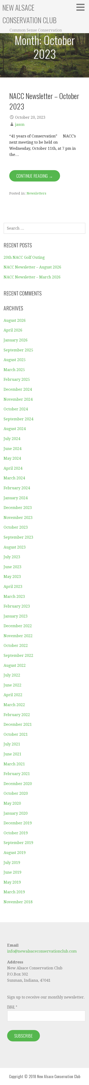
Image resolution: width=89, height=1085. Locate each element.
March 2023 (14, 596)
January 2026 (16, 340)
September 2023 (18, 537)
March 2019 (14, 892)
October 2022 (16, 645)
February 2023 (17, 606)
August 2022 (15, 665)
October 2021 (16, 734)
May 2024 (12, 458)
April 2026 (13, 330)
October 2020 (16, 793)
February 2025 (17, 379)
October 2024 (16, 409)
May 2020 (12, 803)
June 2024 (12, 448)
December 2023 (18, 507)
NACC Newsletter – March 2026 (32, 277)
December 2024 (18, 389)
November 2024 (18, 399)
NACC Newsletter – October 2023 (44, 100)
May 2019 (12, 882)
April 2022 (13, 695)
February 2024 (17, 488)
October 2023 (16, 527)
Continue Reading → (34, 176)
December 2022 (18, 626)
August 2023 (15, 547)
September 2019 (18, 842)
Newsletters (36, 193)
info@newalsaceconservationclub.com (42, 951)
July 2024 (12, 438)
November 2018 (18, 902)
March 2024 (14, 478)
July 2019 (12, 862)
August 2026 (15, 320)
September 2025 (18, 350)
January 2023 (16, 616)
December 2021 (18, 724)
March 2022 (14, 705)
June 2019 (12, 872)
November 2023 (18, 517)
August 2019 (15, 852)
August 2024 (15, 429)
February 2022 (17, 715)
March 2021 (14, 764)
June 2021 (12, 754)
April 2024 (13, 468)
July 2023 (12, 557)
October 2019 (16, 833)
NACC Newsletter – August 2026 (32, 267)
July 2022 (12, 675)
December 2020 (18, 783)
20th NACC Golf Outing (24, 257)
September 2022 (18, 655)
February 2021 (17, 774)
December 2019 (18, 823)
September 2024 (18, 419)
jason (19, 124)
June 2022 (12, 685)
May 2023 (12, 576)
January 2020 (16, 813)
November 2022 (18, 636)
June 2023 (12, 567)
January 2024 (16, 498)
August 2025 (15, 360)
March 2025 (14, 370)
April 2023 (13, 586)
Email (12, 1007)
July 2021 (12, 744)
